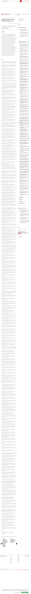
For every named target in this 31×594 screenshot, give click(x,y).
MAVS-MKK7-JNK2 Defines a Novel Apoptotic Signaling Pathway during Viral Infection (24, 92)
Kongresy (26, 14)
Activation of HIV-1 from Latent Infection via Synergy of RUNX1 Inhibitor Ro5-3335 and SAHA (24, 115)
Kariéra (18, 561)
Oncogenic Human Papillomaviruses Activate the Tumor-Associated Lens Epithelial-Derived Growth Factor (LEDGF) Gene (24, 188)
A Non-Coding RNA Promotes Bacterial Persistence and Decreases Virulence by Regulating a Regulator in (24, 177)
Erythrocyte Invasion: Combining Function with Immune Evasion (24, 189)
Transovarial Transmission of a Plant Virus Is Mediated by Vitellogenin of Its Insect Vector (24, 148)
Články (15, 14)
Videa (28, 14)
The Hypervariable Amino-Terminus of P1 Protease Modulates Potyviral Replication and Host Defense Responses (24, 136)
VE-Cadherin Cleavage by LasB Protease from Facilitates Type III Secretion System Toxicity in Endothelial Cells (24, 150)
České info (15, 23)
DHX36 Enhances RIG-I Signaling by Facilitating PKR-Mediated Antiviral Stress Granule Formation (24, 77)
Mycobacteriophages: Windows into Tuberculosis (24, 48)
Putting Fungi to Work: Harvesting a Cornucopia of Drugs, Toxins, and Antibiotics (12, 541)
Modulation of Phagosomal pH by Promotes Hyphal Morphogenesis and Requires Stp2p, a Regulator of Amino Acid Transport (24, 159)
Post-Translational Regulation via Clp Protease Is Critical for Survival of (24, 157)
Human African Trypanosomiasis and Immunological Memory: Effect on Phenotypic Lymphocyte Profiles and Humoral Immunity (24, 51)
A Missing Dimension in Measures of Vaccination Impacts (24, 54)
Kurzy (21, 14)
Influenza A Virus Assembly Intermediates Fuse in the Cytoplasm (24, 183)
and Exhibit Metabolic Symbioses (23, 97)
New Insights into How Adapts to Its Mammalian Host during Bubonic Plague (24, 65)
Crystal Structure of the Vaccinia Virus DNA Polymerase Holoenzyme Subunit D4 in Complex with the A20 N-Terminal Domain (24, 155)
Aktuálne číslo (21, 201)
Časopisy (18, 14)
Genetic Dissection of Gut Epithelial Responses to (23, 122)
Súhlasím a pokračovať (25, 592)
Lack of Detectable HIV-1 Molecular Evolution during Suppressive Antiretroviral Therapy (24, 113)
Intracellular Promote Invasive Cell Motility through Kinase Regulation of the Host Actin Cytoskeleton (24, 90)
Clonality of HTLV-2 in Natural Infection (24, 58)
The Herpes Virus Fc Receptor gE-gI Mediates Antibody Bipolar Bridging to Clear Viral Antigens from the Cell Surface (24, 99)
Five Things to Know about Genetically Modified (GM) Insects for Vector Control (24, 53)
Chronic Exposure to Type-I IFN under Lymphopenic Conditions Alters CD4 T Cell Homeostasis (24, 195)
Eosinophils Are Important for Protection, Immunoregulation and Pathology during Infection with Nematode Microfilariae (24, 57)
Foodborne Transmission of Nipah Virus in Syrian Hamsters (24, 66)
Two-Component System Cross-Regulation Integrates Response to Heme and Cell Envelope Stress (24, 125)
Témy (23, 14)
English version (11, 23)
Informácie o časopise (22, 203)
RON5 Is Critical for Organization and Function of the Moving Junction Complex (24, 94)
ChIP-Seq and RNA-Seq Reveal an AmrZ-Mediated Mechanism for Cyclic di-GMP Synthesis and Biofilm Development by (24, 134)
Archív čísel (20, 199)
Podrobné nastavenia (17, 592)
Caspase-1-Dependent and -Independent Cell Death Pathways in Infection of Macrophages (24, 138)
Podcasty (18, 559)
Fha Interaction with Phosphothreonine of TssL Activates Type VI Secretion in (24, 108)
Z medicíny (11, 557)
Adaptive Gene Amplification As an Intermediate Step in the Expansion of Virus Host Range (24, 74)
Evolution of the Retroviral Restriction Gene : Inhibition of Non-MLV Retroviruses (24, 104)
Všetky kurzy (20, 236)
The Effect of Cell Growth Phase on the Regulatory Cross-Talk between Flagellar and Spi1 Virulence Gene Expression (24, 140)
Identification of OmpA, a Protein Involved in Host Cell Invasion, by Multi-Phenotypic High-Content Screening (24, 146)
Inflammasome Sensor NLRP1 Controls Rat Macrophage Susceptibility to (24, 132)
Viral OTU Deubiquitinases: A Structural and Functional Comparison (24, 179)
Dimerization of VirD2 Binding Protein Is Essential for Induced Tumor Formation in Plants (24, 153)
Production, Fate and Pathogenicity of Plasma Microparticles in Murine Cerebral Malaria (24, 60)
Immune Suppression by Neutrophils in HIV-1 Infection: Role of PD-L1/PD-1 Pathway (24, 96)
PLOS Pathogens (21, 197)
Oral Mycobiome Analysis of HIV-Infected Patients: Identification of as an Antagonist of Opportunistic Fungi (24, 127)
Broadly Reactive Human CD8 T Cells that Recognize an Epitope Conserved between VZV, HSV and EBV (24, 185)
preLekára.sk (4, 1)
